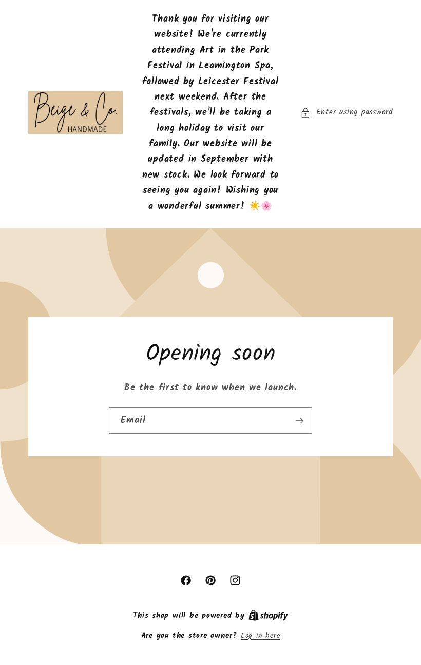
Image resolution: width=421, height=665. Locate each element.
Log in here (260, 636)
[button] (346, 113)
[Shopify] (268, 616)
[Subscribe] (299, 420)
